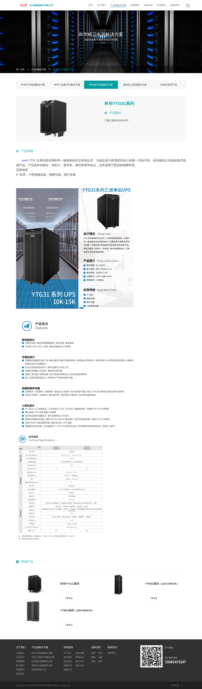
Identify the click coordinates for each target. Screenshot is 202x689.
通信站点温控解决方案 (135, 84)
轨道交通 (80, 653)
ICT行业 (67, 653)
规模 (93, 657)
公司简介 (20, 653)
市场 (93, 661)
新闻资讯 (112, 653)
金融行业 (68, 669)
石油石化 (68, 661)
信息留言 (20, 673)
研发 (100, 653)
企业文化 (20, 657)
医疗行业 (80, 661)
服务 (100, 661)
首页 (22, 69)
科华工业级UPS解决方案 (67, 84)
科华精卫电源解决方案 (63, 69)
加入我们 (20, 665)
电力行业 (80, 665)
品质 (100, 657)
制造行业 (68, 665)
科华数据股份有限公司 (41, 5)
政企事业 (68, 657)
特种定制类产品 (168, 84)
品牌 (93, 653)
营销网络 (20, 661)
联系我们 (20, 669)
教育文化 (80, 657)
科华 (24, 161)
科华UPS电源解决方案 (33, 84)
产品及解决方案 (38, 69)
